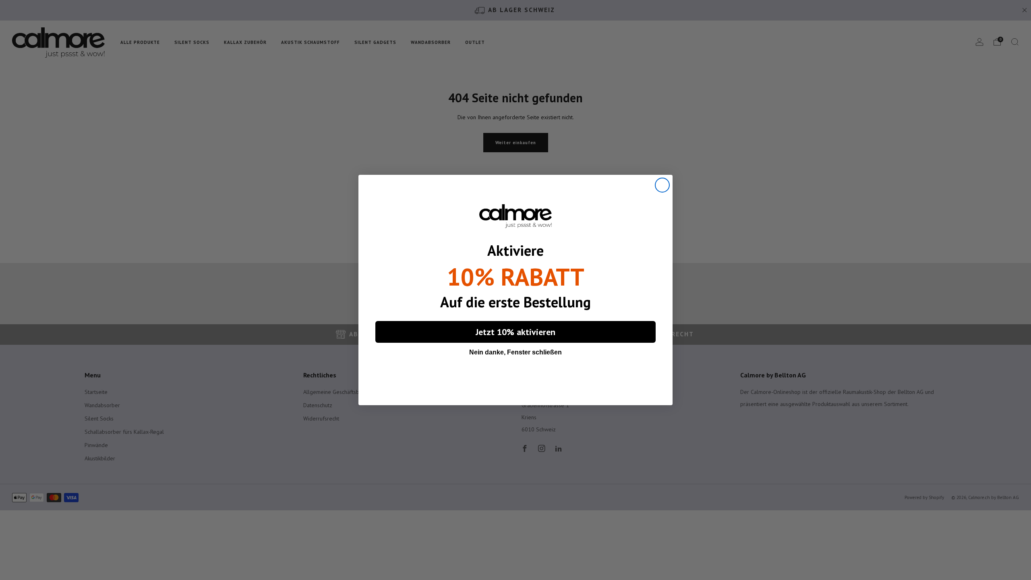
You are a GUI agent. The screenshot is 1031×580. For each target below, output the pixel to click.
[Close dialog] (662, 185)
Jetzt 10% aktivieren (515, 332)
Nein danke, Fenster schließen (515, 352)
